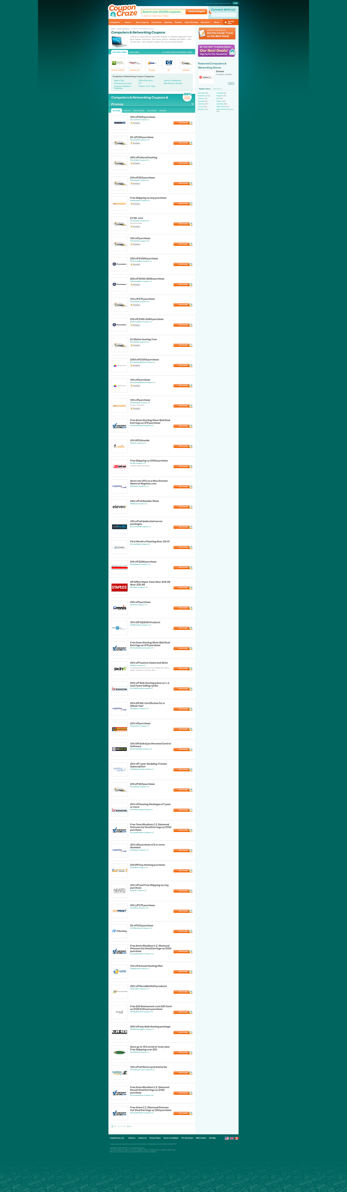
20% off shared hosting (143, 157)
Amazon (159, 16)
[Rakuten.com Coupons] (135, 68)
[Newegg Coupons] (152, 68)
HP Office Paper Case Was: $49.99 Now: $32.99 (150, 583)
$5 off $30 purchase (142, 137)
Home (113, 28)
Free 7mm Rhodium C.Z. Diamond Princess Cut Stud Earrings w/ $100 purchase (150, 827)
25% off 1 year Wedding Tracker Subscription (148, 765)
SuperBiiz (220, 93)
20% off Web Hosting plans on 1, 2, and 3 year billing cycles (150, 684)
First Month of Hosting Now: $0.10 (149, 541)
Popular (178, 22)
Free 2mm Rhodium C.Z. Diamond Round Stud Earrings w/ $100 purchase (149, 1089)
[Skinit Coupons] (119, 675)
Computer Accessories (123, 83)
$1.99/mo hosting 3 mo (143, 339)
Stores (128, 22)
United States (227, 1138)
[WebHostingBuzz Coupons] (119, 1038)
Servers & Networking (172, 80)
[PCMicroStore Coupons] (119, 937)
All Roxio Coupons (137, 443)
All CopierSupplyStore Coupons (141, 362)
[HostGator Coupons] (119, 735)
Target (154, 16)
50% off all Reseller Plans (144, 501)
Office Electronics (146, 80)
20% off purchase (140, 602)
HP (169, 70)
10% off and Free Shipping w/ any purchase (149, 886)
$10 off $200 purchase (143, 561)
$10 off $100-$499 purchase (146, 319)
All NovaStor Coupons (138, 989)
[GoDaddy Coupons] (185, 68)
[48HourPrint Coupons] (119, 634)
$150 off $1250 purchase (144, 359)
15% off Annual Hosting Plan (146, 966)
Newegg (152, 70)
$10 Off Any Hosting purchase (147, 865)
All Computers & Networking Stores (177, 52)
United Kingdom (232, 1138)
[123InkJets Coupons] (119, 1059)
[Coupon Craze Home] (123, 11)
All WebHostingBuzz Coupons (141, 1029)
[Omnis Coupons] (119, 614)
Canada (237, 1138)
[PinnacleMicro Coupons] (119, 270)
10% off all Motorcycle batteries (148, 1067)
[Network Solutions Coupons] (118, 68)
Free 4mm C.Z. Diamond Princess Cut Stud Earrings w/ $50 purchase (150, 1108)
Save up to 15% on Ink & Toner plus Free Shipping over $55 (150, 1048)
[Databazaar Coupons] (119, 573)
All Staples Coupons (137, 587)
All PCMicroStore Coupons (139, 928)
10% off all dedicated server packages (146, 522)
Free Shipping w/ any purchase (148, 198)
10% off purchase (140, 238)
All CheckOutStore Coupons (140, 425)
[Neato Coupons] (119, 897)
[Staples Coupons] (119, 594)
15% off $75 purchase (142, 299)
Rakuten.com (135, 70)
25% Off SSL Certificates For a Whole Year (147, 704)
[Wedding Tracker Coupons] (119, 776)
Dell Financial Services (224, 109)
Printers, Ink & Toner (147, 86)
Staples (219, 101)
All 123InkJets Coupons (138, 1052)
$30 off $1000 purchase (144, 258)
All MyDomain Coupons (138, 968)
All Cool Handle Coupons (139, 526)
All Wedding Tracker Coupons (140, 769)
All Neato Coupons (137, 890)
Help (235, 3)
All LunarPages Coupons (139, 544)
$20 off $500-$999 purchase (147, 278)
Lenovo (200, 107)
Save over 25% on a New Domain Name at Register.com (149, 482)
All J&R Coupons (136, 463)
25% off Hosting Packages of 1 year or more (150, 805)
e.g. (155, 16)
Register (219, 96)
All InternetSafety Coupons (140, 749)
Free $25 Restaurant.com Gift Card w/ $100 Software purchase (151, 1007)
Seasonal (205, 22)
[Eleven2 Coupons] (119, 513)
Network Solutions (118, 70)
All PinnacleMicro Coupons (140, 261)
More (216, 22)
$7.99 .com (136, 218)
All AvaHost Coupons (138, 867)
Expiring (168, 22)
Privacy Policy (155, 1138)
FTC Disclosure (187, 1138)
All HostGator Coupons (138, 726)
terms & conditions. (150, 1152)
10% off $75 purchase (142, 905)
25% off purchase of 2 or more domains (147, 846)
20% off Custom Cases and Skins (149, 662)
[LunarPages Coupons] (119, 553)
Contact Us (142, 1138)
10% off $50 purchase (142, 117)
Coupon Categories (123, 28)
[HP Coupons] (169, 68)
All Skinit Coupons (137, 665)
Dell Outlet (202, 93)
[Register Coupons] (119, 493)
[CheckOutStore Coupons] (119, 432)
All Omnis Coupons (137, 605)
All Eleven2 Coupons (137, 504)
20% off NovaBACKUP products (148, 986)
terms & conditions (137, 1150)
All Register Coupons (137, 486)
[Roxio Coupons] (119, 452)
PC (140, 83)
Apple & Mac (119, 80)
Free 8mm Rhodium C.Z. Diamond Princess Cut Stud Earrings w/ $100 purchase (150, 948)
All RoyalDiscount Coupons (140, 1012)
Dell (217, 98)
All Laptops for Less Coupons (141, 1069)
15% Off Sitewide (140, 440)
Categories (115, 22)
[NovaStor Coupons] (119, 998)
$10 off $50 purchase (142, 177)
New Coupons (142, 22)
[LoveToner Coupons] (119, 129)
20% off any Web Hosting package (150, 1026)
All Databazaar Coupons (138, 564)
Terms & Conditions (171, 1138)
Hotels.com (147, 16)
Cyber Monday (191, 22)
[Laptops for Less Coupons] (119, 1079)
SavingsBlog (231, 22)
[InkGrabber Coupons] (119, 210)
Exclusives (157, 22)
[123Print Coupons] (119, 917)
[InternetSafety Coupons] (119, 755)
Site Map (212, 1138)
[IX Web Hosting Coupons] (119, 695)
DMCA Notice (201, 1138)
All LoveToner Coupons (138, 119)
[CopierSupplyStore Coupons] (119, 371)
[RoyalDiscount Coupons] (119, 1018)
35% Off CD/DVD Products (145, 622)
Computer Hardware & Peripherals (122, 87)
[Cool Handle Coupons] (119, 533)
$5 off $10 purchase (141, 925)
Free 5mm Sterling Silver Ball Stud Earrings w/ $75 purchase (150, 644)
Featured (117, 110)
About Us (131, 1138)
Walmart (166, 16)
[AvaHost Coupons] (119, 877)
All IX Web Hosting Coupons (140, 688)
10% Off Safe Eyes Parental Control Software (150, 745)
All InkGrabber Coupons (138, 200)
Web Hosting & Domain (173, 83)
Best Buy (201, 109)
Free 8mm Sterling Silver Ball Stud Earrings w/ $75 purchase (150, 421)
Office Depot (221, 107)
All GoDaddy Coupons (138, 140)
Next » (129, 1126)
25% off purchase (140, 723)
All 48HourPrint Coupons (139, 625)
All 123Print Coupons (137, 908)
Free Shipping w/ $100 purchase (149, 460)
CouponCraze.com (117, 1138)
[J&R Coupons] (119, 472)
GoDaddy (185, 70)
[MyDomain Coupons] (119, 978)
